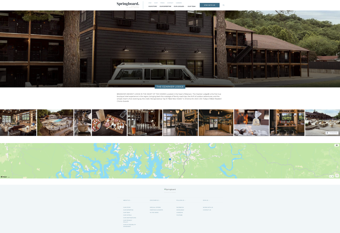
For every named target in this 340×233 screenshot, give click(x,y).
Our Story (152, 6)
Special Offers (155, 207)
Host (156, 3)
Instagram (180, 210)
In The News (154, 212)
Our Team (192, 6)
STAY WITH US (209, 5)
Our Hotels (127, 215)
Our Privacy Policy (127, 221)
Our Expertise (165, 6)
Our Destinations (129, 217)
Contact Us (207, 210)
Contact (170, 3)
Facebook (180, 207)
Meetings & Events (156, 210)
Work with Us (208, 207)
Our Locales (179, 6)
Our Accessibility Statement (129, 225)
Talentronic (173, 192)
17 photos (333, 133)
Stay (149, 3)
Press (162, 3)
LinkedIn (179, 212)
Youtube (179, 215)
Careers (179, 3)
